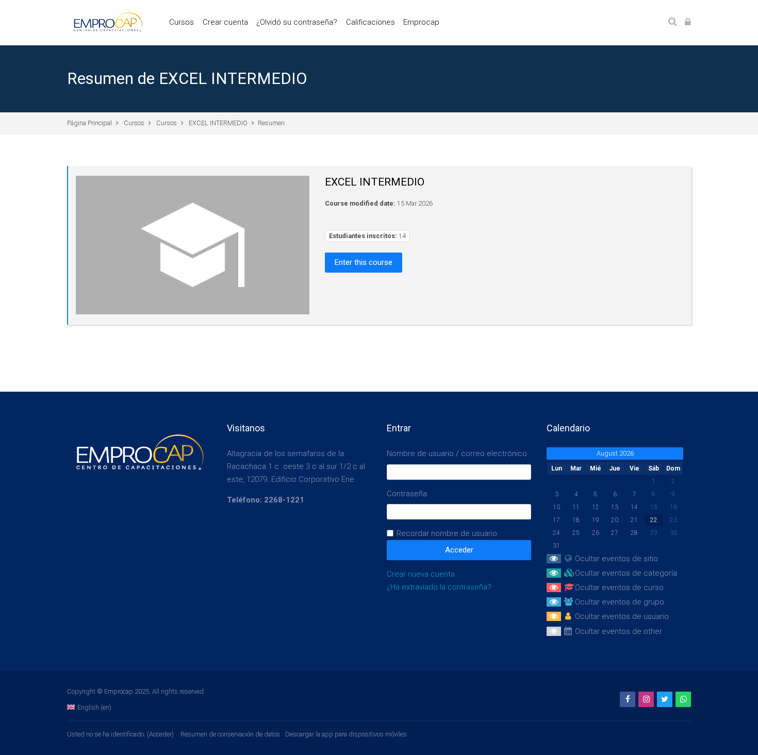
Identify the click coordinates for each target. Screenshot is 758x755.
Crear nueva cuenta (421, 574)
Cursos (181, 22)
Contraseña (407, 493)
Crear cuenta (225, 22)
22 (653, 520)
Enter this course (363, 262)
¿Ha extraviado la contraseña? (439, 587)
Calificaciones (370, 22)
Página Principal (89, 123)
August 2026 (615, 453)
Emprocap (421, 22)
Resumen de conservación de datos (230, 734)
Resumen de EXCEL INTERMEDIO (187, 78)
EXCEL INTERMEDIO (218, 123)
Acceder (160, 734)
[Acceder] (688, 22)
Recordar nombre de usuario (447, 533)
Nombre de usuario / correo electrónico (457, 453)
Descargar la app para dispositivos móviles (346, 734)
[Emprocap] (106, 22)
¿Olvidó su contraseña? (296, 22)
